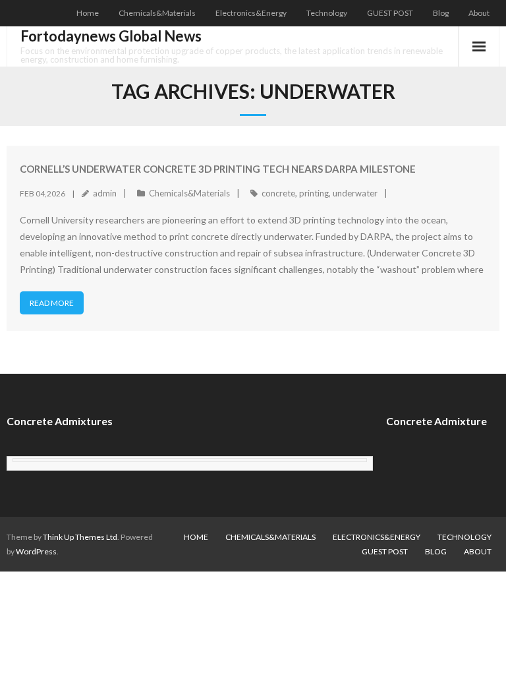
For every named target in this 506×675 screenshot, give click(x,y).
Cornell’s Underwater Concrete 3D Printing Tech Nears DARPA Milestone (218, 169)
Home (87, 13)
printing (314, 193)
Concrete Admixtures (60, 421)
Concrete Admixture (436, 421)
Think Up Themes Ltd (80, 537)
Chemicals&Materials (157, 13)
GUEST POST (390, 13)
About (479, 13)
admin (105, 193)
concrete (278, 193)
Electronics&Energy (251, 13)
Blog (441, 13)
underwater (355, 193)
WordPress (36, 551)
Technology (326, 13)
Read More (52, 303)
